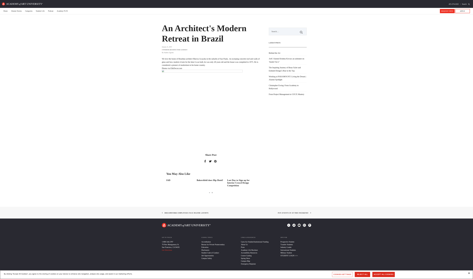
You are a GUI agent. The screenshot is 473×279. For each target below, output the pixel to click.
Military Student (286, 253)
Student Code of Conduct (210, 253)
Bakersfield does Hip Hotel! (179, 180)
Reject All (362, 274)
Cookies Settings (342, 274)
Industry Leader (286, 247)
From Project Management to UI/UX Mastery (286, 94)
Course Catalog (246, 256)
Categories (28, 11)
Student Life (40, 11)
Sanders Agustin (169, 52)
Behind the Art (274, 53)
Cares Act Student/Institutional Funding (255, 242)
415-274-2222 (454, 4)
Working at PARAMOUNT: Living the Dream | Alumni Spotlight (287, 78)
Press (243, 247)
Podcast (50, 11)
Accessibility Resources (249, 253)
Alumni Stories (16, 11)
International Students (288, 250)
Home (22, 3)
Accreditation (206, 242)
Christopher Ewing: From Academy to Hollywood (284, 87)
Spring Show (245, 258)
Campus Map (245, 261)
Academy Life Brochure (249, 250)
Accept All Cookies (383, 274)
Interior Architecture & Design (174, 50)
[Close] (469, 273)
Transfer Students (286, 244)
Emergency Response (248, 264)
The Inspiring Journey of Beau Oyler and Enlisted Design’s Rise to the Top (285, 69)
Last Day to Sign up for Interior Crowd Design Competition (208, 183)
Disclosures (205, 250)
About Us (244, 244)
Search (464, 4)
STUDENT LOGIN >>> (289, 256)
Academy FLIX (62, 11)
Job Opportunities (207, 256)
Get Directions (167, 250)
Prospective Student (287, 242)
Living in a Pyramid (236, 180)
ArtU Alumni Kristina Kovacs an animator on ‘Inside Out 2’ (286, 60)
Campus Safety (206, 258)
